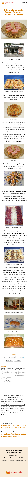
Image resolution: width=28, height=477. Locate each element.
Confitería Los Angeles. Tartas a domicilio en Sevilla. (20, 370)
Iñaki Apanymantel (15, 397)
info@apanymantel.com (14, 452)
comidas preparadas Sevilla (12, 408)
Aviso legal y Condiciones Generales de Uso (14, 460)
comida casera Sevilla (15, 405)
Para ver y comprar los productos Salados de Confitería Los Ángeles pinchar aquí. (14, 97)
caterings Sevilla (9, 403)
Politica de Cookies (14, 455)
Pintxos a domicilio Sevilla (16, 410)
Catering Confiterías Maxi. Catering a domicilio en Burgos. (7, 379)
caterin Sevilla (13, 399)
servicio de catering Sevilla (8, 412)
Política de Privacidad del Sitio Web (14, 458)
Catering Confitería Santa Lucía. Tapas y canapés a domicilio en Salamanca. (7, 370)
